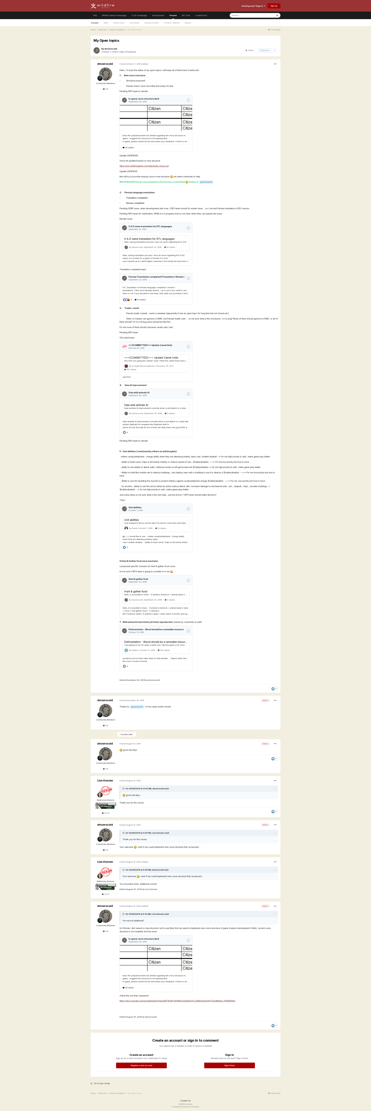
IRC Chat (186, 15)
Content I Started (171, 23)
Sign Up (274, 6)
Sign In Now (229, 1065)
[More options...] (275, 64)
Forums (173, 15)
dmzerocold (110, 49)
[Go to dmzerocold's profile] (96, 50)
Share (250, 50)
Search (188, 23)
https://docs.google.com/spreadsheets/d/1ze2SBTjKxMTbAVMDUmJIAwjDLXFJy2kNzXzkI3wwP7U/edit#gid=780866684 (177, 1001)
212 (106, 89)
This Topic (265, 15)
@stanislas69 (206, 182)
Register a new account (141, 1065)
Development (158, 15)
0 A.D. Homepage (139, 15)
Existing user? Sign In (253, 6)
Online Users (119, 23)
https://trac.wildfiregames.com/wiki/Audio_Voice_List (144, 166)
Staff (106, 23)
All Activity (134, 23)
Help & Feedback (127, 52)
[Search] (277, 15)
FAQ (95, 15)
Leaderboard (201, 15)
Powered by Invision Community (185, 1107)
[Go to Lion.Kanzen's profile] (105, 790)
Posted (130, 64)
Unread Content (151, 23)
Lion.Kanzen (105, 780)
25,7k (106, 813)
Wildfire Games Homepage (114, 15)
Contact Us (185, 1100)
